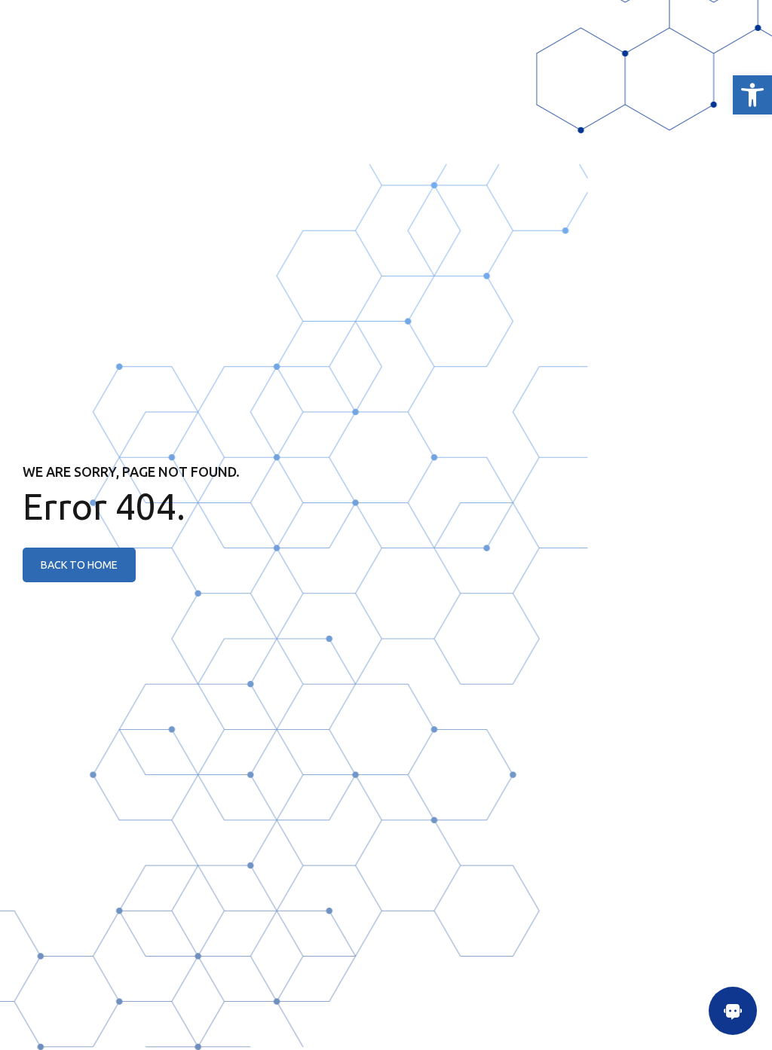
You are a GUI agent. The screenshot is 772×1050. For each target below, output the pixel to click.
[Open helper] (733, 1011)
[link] (752, 94)
